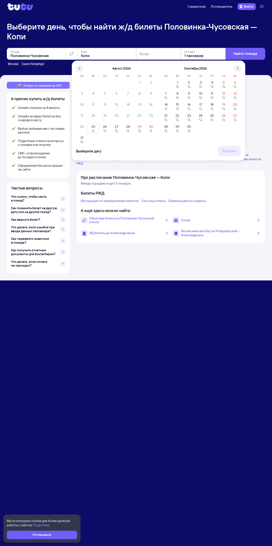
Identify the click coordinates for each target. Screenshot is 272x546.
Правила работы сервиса (187, 201)
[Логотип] (20, 6)
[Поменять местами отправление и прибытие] (72, 54)
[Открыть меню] (262, 6)
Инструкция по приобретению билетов (110, 201)
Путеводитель (221, 6)
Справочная (197, 6)
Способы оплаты (153, 201)
